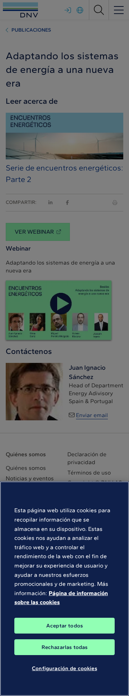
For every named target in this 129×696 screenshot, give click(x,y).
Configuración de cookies (64, 668)
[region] (64, 588)
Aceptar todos (64, 625)
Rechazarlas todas (65, 647)
